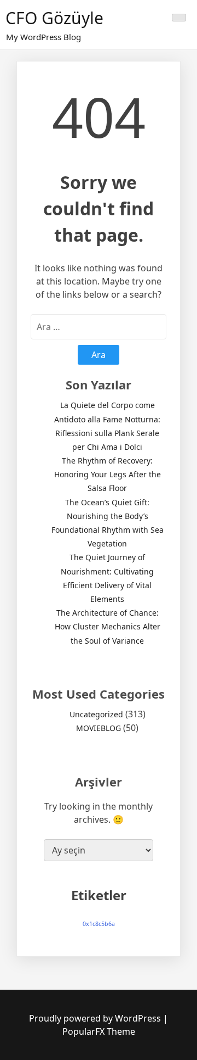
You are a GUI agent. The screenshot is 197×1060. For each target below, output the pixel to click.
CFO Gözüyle (54, 18)
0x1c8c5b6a (99, 924)
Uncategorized (96, 714)
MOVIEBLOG (98, 728)
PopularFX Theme (98, 1031)
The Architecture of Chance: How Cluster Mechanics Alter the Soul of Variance (107, 626)
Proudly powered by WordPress (96, 1018)
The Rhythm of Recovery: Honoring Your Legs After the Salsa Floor (107, 474)
